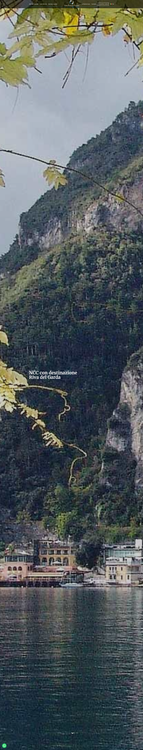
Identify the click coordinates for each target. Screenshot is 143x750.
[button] (4, 745)
